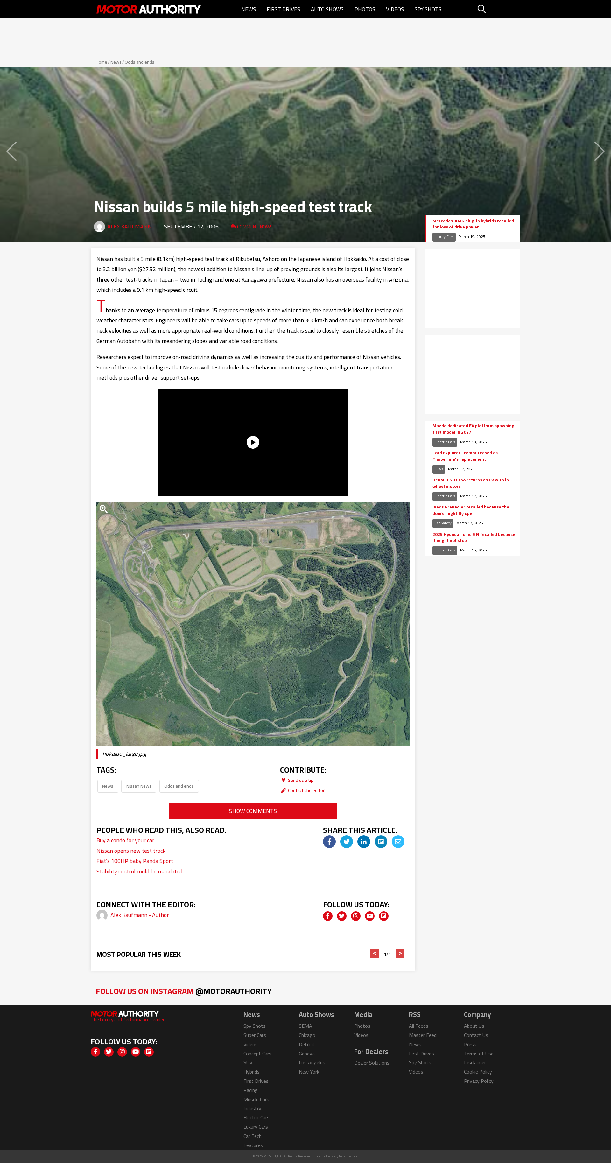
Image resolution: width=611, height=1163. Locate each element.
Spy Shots (428, 9)
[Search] (497, 9)
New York (309, 1071)
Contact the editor (306, 790)
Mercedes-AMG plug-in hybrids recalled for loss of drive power (473, 224)
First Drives (283, 9)
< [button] (374, 953)
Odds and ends (139, 62)
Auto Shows (327, 9)
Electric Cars (444, 441)
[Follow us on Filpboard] (384, 916)
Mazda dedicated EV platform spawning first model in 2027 (473, 429)
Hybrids (251, 1071)
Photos (365, 9)
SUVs (438, 469)
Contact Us (476, 1035)
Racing (250, 1090)
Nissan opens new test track (130, 850)
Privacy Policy (479, 1081)
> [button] (400, 953)
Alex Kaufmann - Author (139, 915)
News (248, 9)
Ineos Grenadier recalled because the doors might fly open (470, 510)
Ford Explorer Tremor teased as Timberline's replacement (465, 456)
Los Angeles (312, 1062)
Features (253, 1145)
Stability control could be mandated (139, 871)
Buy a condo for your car (125, 840)
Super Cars (254, 1035)
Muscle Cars (256, 1099)
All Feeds (418, 1026)
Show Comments (253, 811)
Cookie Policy (478, 1071)
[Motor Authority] (149, 9)
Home (101, 62)
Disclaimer (475, 1062)
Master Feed (423, 1035)
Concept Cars (257, 1053)
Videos (395, 9)
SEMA (305, 1026)
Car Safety (443, 523)
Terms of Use (479, 1053)
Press (470, 1044)
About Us (474, 1026)
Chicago (307, 1035)
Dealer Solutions (372, 1063)
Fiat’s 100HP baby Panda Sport (134, 861)
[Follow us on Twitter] (342, 916)
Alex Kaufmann (129, 226)
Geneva (307, 1053)
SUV (247, 1062)
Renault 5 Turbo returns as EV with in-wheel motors (471, 483)
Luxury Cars (444, 236)
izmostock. (350, 1156)
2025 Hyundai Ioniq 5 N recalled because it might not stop (473, 537)
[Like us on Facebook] (328, 916)
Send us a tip (300, 780)
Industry (252, 1108)
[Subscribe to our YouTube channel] (370, 916)
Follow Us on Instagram (184, 991)
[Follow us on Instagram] (356, 916)
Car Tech (252, 1136)
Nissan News (138, 785)
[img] (329, 841)
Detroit (307, 1044)
